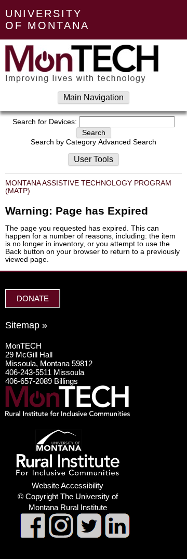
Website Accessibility (67, 485)
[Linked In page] (117, 535)
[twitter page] (89, 535)
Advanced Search (127, 142)
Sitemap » (26, 325)
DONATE (33, 298)
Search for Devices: (44, 122)
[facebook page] (33, 535)
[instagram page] (61, 535)
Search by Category (63, 142)
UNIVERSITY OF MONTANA (47, 19)
